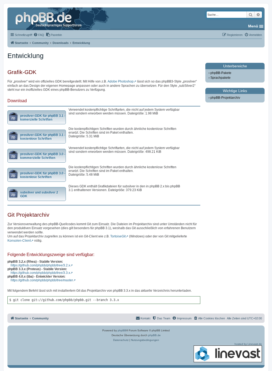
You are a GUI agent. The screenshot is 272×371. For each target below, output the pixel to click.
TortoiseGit (118, 236)
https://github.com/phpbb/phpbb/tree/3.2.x (40, 265)
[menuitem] (38, 35)
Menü (253, 26)
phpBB (122, 330)
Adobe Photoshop (121, 81)
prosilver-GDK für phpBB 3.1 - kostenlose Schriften (42, 137)
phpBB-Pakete (220, 73)
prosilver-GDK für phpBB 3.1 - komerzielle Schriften (42, 117)
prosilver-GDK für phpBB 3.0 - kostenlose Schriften (42, 175)
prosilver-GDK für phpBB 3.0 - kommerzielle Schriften (42, 156)
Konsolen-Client (19, 240)
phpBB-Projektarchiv (225, 98)
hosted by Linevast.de (248, 344)
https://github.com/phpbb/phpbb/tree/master (42, 280)
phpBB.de (154, 335)
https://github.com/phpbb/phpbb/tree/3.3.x (40, 273)
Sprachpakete (220, 78)
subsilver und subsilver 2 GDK (39, 194)
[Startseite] (49, 18)
